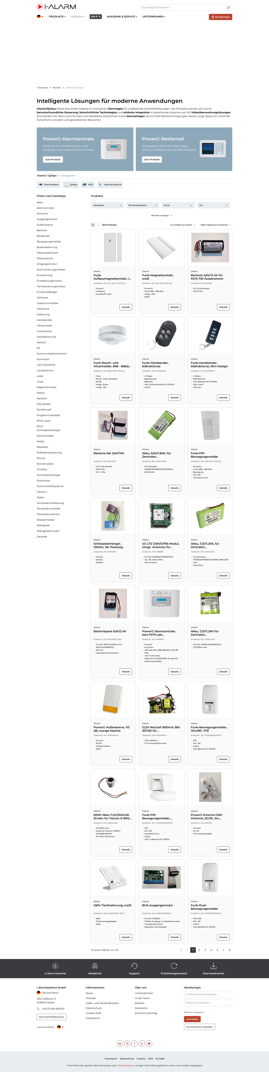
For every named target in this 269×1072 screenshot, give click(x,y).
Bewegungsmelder (49, 241)
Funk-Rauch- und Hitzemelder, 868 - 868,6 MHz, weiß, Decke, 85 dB (111, 364)
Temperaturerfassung (50, 503)
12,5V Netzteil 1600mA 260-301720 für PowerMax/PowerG (161, 729)
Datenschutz (94, 1008)
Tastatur (42, 491)
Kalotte (41, 342)
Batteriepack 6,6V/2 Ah (110, 631)
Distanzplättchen (47, 252)
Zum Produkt (53, 159)
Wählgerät (43, 525)
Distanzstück (45, 258)
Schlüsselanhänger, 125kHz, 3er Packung (108, 545)
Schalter (42, 469)
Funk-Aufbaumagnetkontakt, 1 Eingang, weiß (111, 277)
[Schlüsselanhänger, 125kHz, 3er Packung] (112, 516)
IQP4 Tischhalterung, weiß (112, 905)
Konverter (43, 359)
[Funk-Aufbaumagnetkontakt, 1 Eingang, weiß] (112, 247)
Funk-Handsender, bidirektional (155, 364)
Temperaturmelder (48, 508)
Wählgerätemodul (48, 531)
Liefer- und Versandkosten (102, 1003)
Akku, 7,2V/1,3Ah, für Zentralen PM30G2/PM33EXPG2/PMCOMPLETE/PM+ (210, 545)
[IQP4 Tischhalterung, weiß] (112, 877)
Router (41, 458)
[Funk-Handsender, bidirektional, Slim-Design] (210, 335)
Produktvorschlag (146, 1013)
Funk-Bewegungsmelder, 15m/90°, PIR (209, 729)
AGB (150, 1058)
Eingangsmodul (47, 264)
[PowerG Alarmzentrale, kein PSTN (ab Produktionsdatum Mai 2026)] (161, 603)
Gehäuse (42, 297)
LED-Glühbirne (46, 364)
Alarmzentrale (45, 207)
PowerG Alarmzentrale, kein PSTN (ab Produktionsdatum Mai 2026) (159, 633)
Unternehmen (144, 993)
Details (126, 307)
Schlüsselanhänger (49, 475)
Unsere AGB (93, 1013)
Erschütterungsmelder (51, 269)
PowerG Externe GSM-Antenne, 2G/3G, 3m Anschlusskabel (207, 816)
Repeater (42, 447)
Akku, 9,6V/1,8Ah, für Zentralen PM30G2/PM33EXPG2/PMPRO (161, 455)
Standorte (141, 1008)
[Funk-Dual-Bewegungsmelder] (210, 877)
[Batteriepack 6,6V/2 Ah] (112, 603)
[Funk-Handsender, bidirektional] (161, 335)
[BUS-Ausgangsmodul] (161, 877)
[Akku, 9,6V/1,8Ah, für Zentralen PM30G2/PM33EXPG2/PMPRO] (161, 425)
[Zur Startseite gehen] (84, 7)
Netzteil (42, 398)
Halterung (43, 314)
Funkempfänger (47, 292)
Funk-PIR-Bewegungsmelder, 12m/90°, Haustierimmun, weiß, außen (160, 816)
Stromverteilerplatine (50, 486)
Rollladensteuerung (49, 452)
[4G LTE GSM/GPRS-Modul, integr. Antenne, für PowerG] (161, 516)
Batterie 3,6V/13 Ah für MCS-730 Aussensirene (207, 277)
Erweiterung (44, 275)
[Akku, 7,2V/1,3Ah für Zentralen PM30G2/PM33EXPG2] (210, 603)
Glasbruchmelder (47, 303)
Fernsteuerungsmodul (51, 286)
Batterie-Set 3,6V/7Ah (109, 453)
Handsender (44, 320)
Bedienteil (43, 236)
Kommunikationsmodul (52, 353)
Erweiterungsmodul (49, 280)
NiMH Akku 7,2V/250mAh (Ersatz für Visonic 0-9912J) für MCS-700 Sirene (113, 816)
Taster (40, 497)
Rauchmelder (45, 435)
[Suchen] (228, 7)
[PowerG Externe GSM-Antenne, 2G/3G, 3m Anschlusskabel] (210, 787)
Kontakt (91, 998)
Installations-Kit (46, 336)
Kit (38, 348)
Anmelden (192, 1019)
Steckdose (43, 480)
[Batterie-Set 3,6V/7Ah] (112, 425)
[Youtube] (149, 1043)
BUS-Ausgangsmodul (157, 905)
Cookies (141, 1058)
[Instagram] (127, 1043)
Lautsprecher (45, 370)
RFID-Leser (44, 420)
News (89, 993)
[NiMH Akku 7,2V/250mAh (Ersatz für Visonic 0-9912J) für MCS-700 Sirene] (112, 787)
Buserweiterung (47, 247)
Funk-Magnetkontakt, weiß (157, 277)
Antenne (42, 213)
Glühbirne (43, 308)
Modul (41, 392)
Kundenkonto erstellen (199, 1026)
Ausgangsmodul (47, 219)
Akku (40, 202)
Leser (40, 376)
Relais (40, 441)
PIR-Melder (44, 404)
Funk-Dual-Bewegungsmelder (204, 907)
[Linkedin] (120, 1043)
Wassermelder (46, 519)
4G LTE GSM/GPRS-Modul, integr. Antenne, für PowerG (160, 545)
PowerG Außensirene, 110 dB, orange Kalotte (112, 729)
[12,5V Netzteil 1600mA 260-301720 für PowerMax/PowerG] (161, 699)
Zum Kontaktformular (51, 1017)
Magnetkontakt (47, 387)
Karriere (139, 1003)
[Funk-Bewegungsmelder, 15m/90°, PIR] (210, 699)
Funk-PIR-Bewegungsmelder (204, 455)
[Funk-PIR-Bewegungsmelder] (210, 425)
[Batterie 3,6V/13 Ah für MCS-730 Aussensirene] (210, 247)
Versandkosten (125, 1065)
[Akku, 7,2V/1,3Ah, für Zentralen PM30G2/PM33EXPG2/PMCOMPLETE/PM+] (210, 516)
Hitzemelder (44, 325)
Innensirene (44, 331)
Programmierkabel (48, 415)
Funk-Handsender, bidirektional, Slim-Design (209, 364)
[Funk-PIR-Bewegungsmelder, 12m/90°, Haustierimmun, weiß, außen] (161, 787)
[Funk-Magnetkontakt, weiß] (161, 247)
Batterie (42, 230)
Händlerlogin (222, 17)
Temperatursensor (48, 514)
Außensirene (45, 224)
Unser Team (142, 998)
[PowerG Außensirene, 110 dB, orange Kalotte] (112, 699)
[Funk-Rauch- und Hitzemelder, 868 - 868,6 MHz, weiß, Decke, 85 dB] (112, 335)
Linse (40, 381)
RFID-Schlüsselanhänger (49, 428)
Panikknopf (44, 409)
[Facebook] (134, 1043)
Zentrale (42, 536)
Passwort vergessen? (194, 1012)
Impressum (93, 1018)
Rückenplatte (45, 463)
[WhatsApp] (142, 1043)
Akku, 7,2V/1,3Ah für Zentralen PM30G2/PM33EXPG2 (206, 633)
